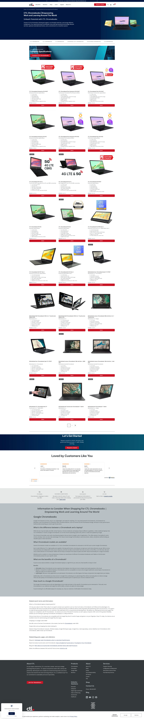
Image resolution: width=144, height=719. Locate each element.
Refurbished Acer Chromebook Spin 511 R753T (99, 272)
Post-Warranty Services (108, 672)
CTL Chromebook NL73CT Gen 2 (36, 272)
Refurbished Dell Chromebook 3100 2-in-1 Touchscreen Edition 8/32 (42, 316)
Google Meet (74, 670)
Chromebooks (68, 623)
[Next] (75, 425)
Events (87, 670)
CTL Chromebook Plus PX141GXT (96, 91)
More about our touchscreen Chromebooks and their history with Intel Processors (56, 645)
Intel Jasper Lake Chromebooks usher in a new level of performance (52, 640)
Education (38, 4)
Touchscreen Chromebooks (94, 41)
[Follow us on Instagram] (93, 697)
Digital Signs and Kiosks (76, 690)
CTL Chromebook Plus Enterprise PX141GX (69, 136)
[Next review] (109, 468)
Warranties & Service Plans (109, 670)
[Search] (108, 4)
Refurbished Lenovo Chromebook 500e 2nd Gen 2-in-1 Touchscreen (101, 316)
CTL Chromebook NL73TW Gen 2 (96, 226)
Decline (136, 715)
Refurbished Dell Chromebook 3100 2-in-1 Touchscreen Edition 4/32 (72, 316)
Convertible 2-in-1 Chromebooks (75, 41)
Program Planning (107, 666)
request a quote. (108, 496)
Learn (56, 4)
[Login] (111, 4)
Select (42, 105)
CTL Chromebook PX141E (35, 226)
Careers (87, 676)
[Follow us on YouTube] (90, 697)
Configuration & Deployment (110, 668)
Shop (51, 4)
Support (62, 4)
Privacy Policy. (73, 716)
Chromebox (74, 668)
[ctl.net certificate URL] (109, 477)
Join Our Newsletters (35, 682)
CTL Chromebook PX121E (65, 226)
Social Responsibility (91, 672)
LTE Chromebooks (108, 41)
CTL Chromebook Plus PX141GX (95, 136)
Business (45, 4)
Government (74, 694)
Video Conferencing (75, 692)
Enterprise (73, 688)
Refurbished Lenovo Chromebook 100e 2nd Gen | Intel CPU (101, 362)
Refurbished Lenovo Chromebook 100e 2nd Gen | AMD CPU (72, 362)
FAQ (87, 678)
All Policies (88, 674)
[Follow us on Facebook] (96, 697)
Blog (87, 692)
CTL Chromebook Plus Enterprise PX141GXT (69, 91)
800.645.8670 (93, 689)
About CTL (68, 4)
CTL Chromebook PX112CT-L (36, 181)
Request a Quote (100, 4)
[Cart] (114, 4)
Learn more (62, 499)
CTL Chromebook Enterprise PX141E (38, 136)
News (87, 668)
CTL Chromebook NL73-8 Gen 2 (66, 272)
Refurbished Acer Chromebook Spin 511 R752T (40, 361)
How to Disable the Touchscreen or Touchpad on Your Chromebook (73, 643)
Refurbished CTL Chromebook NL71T (38, 406)
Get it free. (84, 1)
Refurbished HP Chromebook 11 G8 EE (97, 406)
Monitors (73, 672)
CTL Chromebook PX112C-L (65, 181)
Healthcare (73, 696)
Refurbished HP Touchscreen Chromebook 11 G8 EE (71, 406)
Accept (125, 715)
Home (25, 9)
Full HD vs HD (63, 648)
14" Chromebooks (59, 41)
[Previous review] (35, 468)
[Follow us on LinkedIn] (87, 697)
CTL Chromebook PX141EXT (94, 181)
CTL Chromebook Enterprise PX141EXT (38, 91)
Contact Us (90, 686)
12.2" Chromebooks (47, 41)
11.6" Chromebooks (34, 41)
